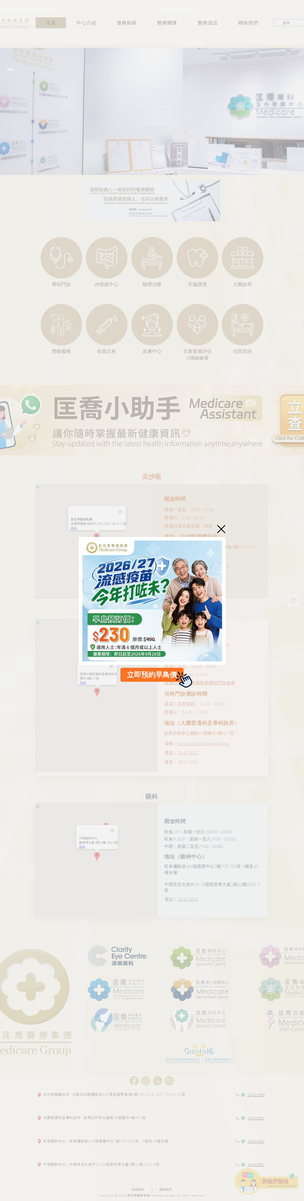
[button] (221, 529)
